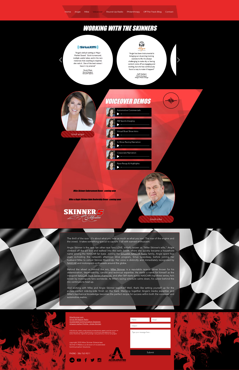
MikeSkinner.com (76, 317)
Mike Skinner (118, 269)
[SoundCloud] (72, 360)
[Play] (118, 114)
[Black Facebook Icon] (85, 360)
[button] (88, 60)
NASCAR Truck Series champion (95, 275)
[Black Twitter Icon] (92, 360)
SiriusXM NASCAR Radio (134, 253)
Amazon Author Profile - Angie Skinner (85, 324)
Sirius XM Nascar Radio (78, 319)
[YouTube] (78, 360)
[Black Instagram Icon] (99, 360)
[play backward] (60, 60)
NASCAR (72, 263)
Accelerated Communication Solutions (84, 322)
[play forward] (178, 60)
